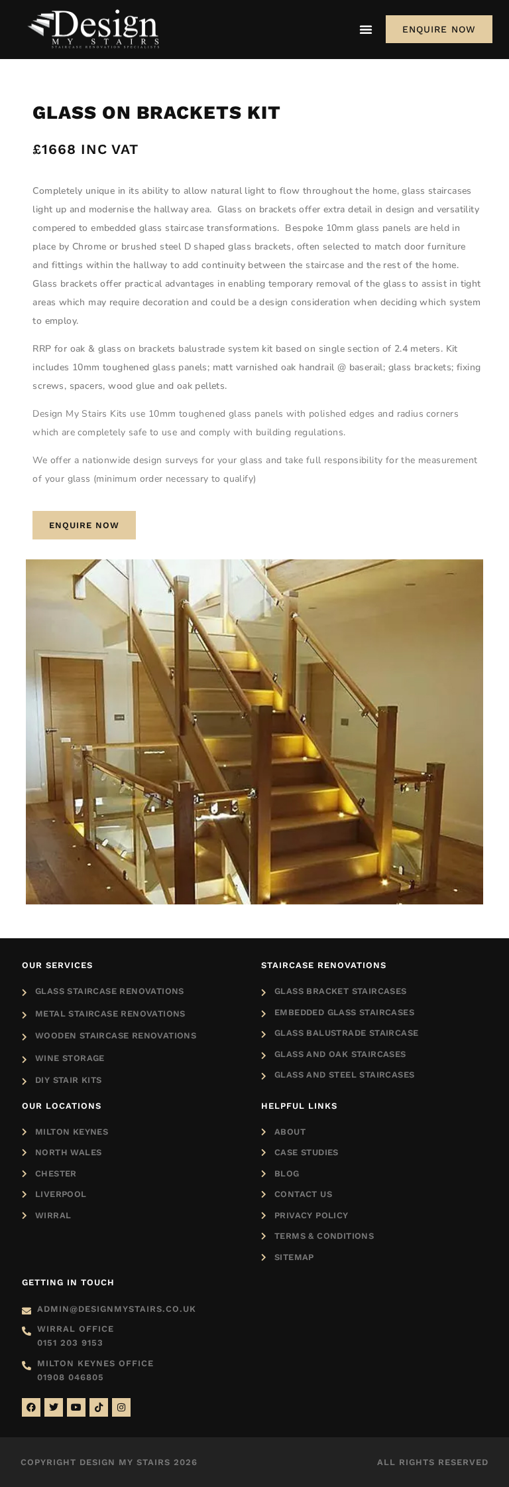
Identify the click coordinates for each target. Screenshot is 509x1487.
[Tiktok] (98, 1407)
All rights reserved (432, 1462)
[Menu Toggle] (365, 29)
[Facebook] (31, 1407)
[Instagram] (121, 1407)
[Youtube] (76, 1407)
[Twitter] (53, 1407)
